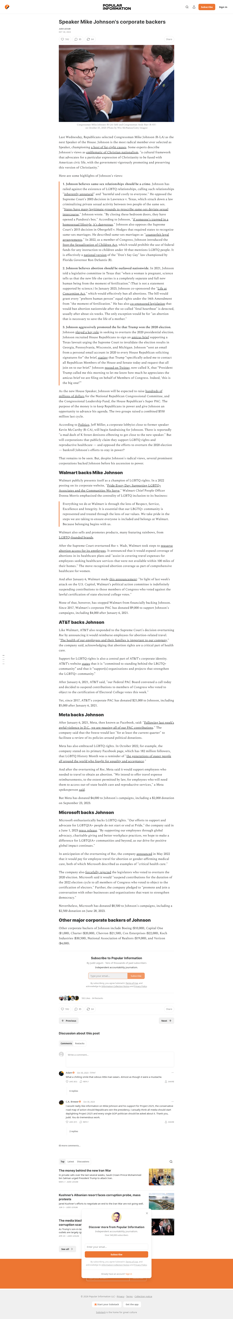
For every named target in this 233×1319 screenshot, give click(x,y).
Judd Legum (65, 29)
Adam (69, 1072)
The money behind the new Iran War (85, 1170)
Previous (71, 1020)
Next (164, 1020)
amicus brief (140, 337)
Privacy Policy (140, 1264)
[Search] (187, 7)
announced (144, 854)
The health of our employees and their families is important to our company (113, 640)
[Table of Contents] (3, 659)
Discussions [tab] (83, 1161)
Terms (129, 1296)
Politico (83, 424)
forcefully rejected (98, 872)
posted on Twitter (117, 367)
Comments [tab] (66, 1043)
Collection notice (143, 1296)
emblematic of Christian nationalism (112, 152)
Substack (101, 1312)
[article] (116, 1178)
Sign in (223, 7)
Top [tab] (62, 1161)
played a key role (87, 332)
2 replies (73, 1131)
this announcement (123, 579)
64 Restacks (97, 998)
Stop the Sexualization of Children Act (90, 244)
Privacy (120, 1296)
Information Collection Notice (115, 1264)
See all (65, 1249)
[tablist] (72, 1043)
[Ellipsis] (172, 1072)
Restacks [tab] (79, 1043)
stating (103, 357)
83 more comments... (70, 1145)
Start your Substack (108, 1304)
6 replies (73, 1091)
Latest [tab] (71, 1161)
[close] (146, 1213)
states (86, 663)
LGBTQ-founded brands (76, 537)
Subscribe (207, 7)
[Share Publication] (194, 7)
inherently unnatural (78, 194)
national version (95, 255)
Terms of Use (132, 1261)
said (82, 789)
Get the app (132, 1304)
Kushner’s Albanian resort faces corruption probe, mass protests (100, 1197)
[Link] (54, 472)
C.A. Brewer (72, 1101)
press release (88, 830)
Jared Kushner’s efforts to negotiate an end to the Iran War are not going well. (101, 1203)
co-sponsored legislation (147, 303)
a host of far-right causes (108, 147)
